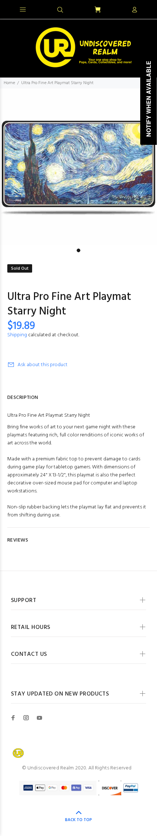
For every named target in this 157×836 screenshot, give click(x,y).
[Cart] (97, 10)
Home (9, 83)
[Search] (60, 10)
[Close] (145, 8)
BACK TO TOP (78, 820)
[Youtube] (39, 717)
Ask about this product (43, 365)
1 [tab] (78, 250)
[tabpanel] (78, 166)
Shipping (17, 335)
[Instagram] (26, 717)
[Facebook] (13, 717)
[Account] (134, 10)
